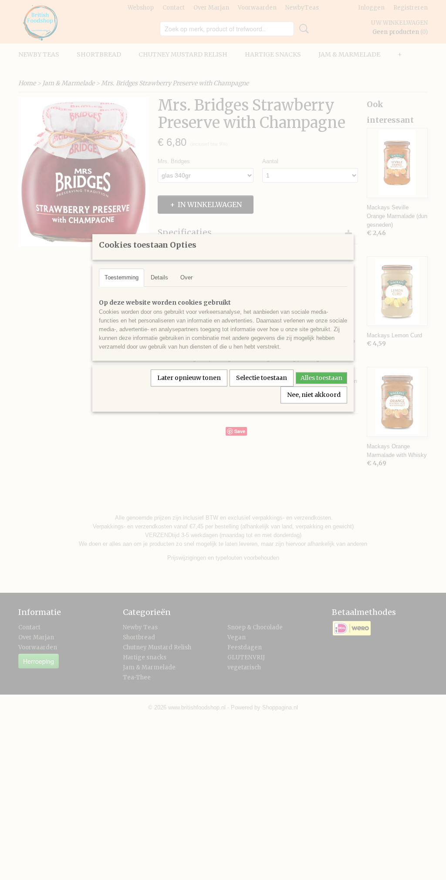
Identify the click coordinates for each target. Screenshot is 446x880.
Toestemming (122, 277)
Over (186, 277)
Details (159, 277)
